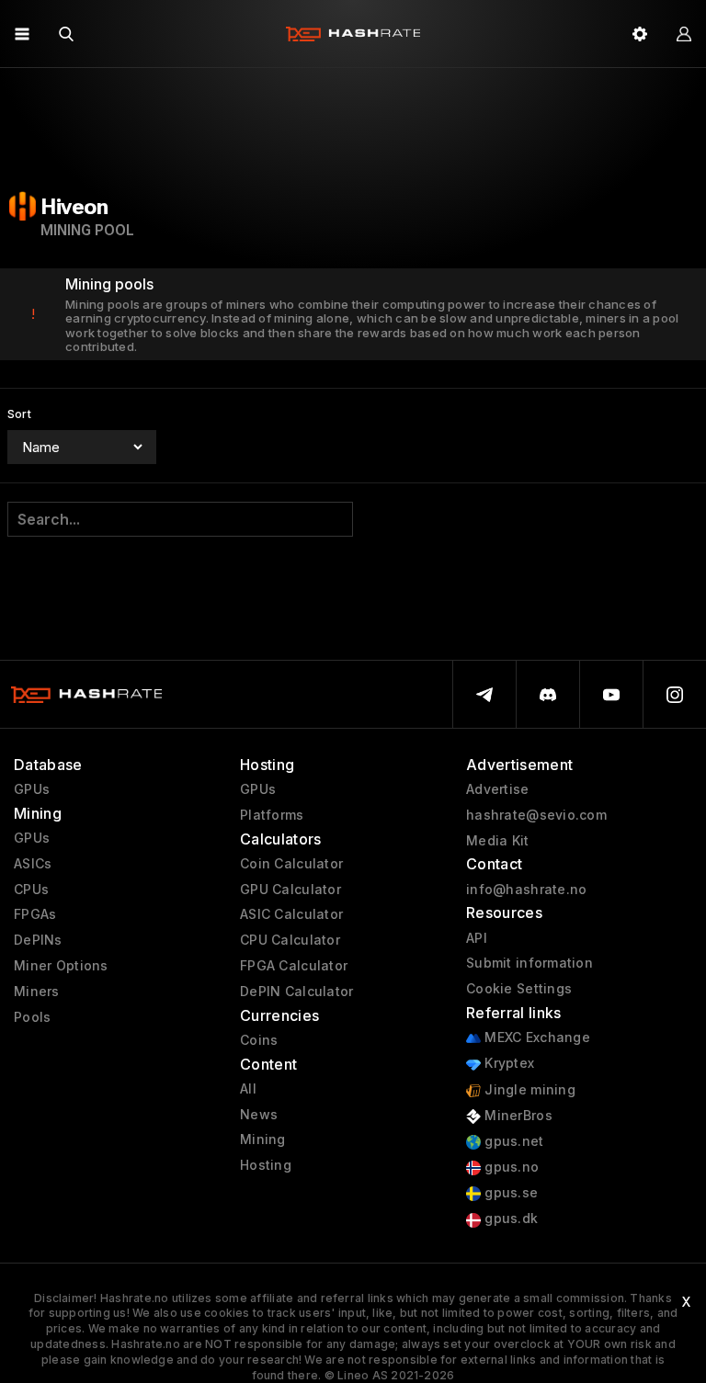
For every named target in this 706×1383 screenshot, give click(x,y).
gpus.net (512, 1141)
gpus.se (509, 1192)
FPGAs (35, 914)
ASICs (32, 863)
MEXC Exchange (535, 1037)
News (259, 1114)
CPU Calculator (290, 940)
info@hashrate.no (526, 889)
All (248, 1089)
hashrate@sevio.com (536, 815)
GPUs (32, 789)
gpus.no (510, 1167)
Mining (263, 1139)
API (476, 938)
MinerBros (516, 1115)
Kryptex (507, 1063)
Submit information (529, 963)
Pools (32, 1017)
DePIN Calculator (296, 991)
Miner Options (61, 965)
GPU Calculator (290, 889)
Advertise (498, 789)
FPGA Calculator (293, 965)
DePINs (38, 940)
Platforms (272, 815)
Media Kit (498, 840)
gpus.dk (509, 1218)
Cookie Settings (519, 988)
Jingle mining (528, 1090)
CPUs (31, 889)
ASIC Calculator (291, 914)
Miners (37, 991)
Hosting (265, 1165)
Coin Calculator (291, 863)
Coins (259, 1040)
